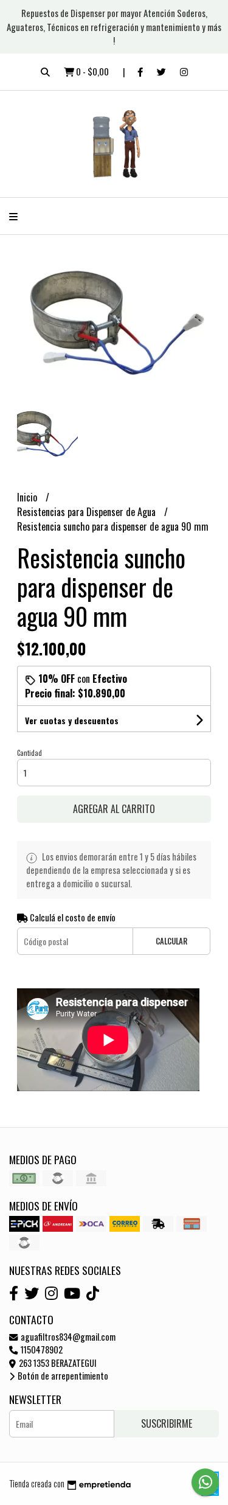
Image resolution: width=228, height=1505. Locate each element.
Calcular (171, 941)
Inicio (28, 497)
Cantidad (29, 753)
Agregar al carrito (114, 808)
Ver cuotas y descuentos (72, 720)
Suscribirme (166, 1423)
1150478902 (41, 1349)
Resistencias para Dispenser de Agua (87, 512)
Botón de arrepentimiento (62, 1375)
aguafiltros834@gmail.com (67, 1336)
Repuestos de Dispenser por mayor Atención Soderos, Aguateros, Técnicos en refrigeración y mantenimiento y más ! (114, 26)
